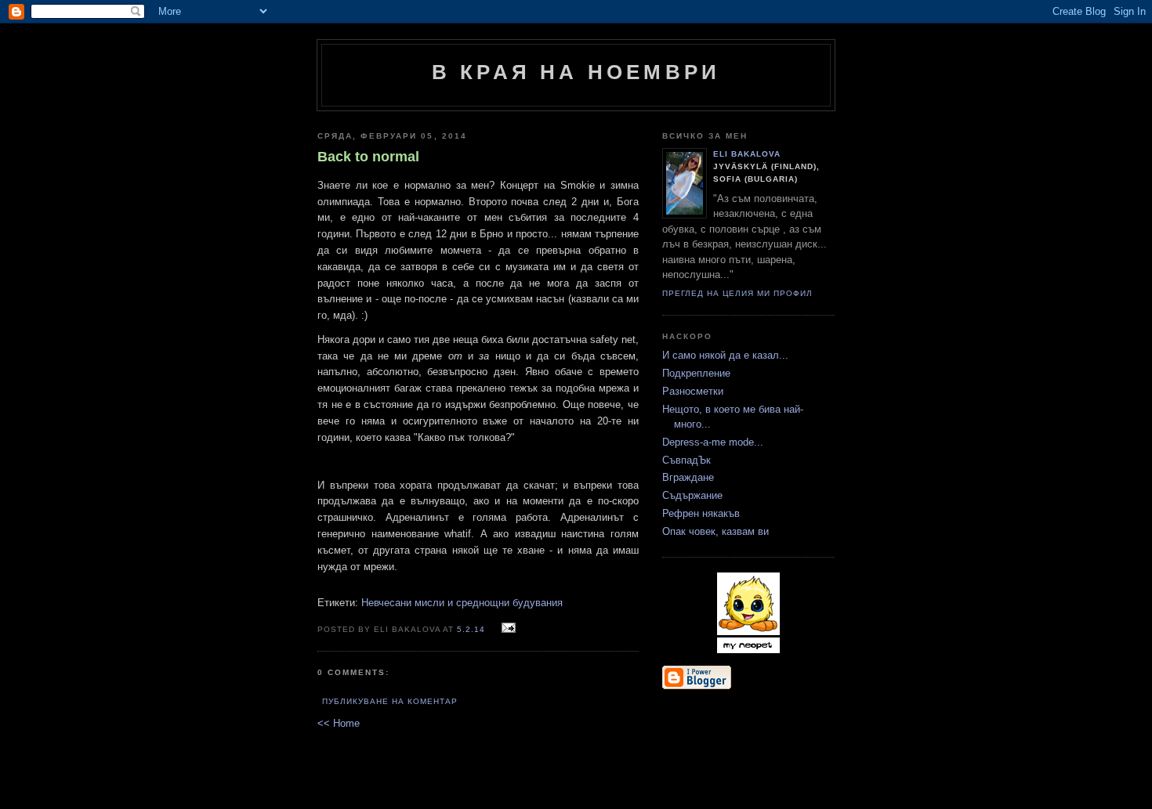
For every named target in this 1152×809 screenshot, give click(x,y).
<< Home (338, 723)
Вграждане (688, 477)
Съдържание (692, 495)
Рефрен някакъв (701, 513)
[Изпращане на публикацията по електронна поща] (507, 628)
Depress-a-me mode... (712, 442)
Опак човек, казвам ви (715, 531)
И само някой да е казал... (725, 355)
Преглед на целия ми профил (737, 293)
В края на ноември (576, 72)
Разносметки (692, 391)
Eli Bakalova (747, 154)
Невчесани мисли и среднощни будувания (462, 603)
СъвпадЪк (686, 460)
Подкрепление (696, 373)
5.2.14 (471, 629)
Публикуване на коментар (390, 701)
